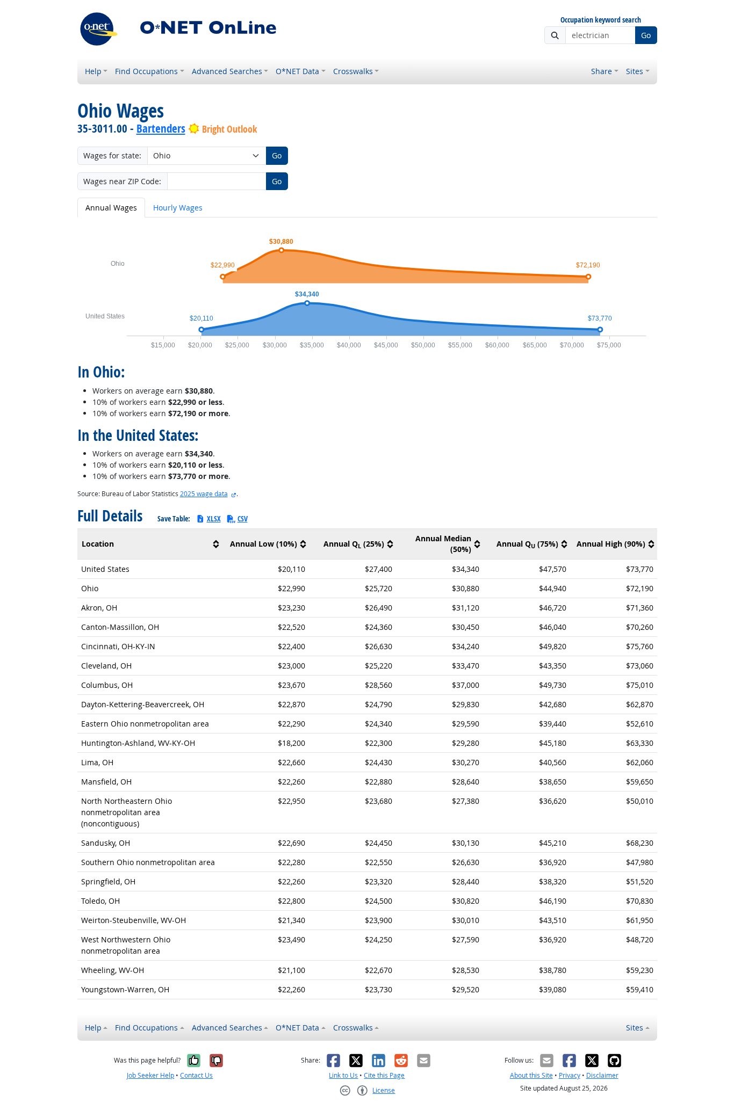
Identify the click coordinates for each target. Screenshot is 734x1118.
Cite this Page (384, 1075)
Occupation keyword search (600, 20)
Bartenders (160, 128)
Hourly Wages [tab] (178, 207)
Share (601, 71)
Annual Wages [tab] (111, 207)
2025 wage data (204, 493)
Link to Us (343, 1075)
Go (646, 35)
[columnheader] (149, 544)
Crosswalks (353, 71)
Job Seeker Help (150, 1075)
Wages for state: (112, 155)
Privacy (569, 1075)
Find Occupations (146, 71)
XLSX (214, 518)
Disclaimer (602, 1075)
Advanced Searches (227, 71)
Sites (634, 71)
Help (93, 71)
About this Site (531, 1075)
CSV (243, 518)
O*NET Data (297, 71)
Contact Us (196, 1075)
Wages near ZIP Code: (122, 181)
